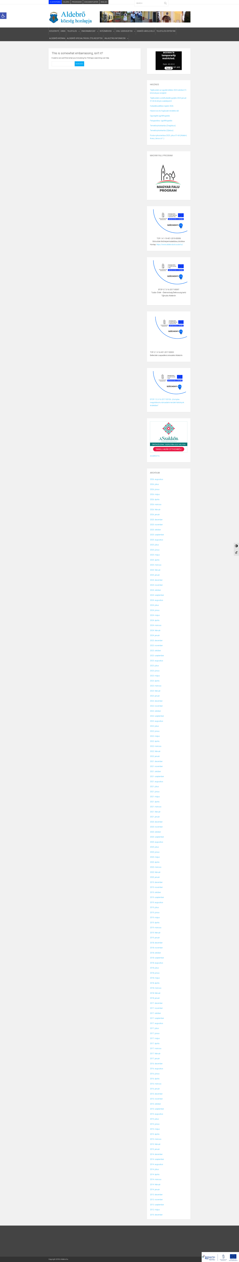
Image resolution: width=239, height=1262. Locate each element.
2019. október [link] (155, 892)
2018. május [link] (155, 978)
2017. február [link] (155, 1054)
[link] (3, 15)
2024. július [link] (154, 605)
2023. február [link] (155, 691)
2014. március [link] (155, 1179)
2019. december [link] (156, 882)
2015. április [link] (154, 1134)
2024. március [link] (155, 625)
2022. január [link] (155, 756)
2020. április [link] (154, 862)
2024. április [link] (154, 620)
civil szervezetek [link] (124, 31)
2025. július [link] (154, 545)
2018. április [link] (154, 983)
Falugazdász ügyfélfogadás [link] (161, 121)
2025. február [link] (155, 570)
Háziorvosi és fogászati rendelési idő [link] (164, 111)
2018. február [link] (155, 993)
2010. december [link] (156, 1215)
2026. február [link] (155, 510)
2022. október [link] (155, 711)
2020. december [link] (156, 822)
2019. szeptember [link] (157, 897)
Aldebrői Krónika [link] (57, 38)
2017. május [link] (155, 1038)
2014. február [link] (155, 1185)
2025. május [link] (155, 555)
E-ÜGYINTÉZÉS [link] (55, 2)
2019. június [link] (154, 913)
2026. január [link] (155, 515)
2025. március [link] (155, 565)
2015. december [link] (156, 1094)
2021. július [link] (154, 787)
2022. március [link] (155, 746)
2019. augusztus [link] (156, 902)
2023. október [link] (155, 651)
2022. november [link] (156, 706)
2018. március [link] (155, 988)
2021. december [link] (156, 761)
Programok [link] (77, 2)
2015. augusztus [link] (156, 1114)
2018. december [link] (156, 943)
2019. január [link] (155, 938)
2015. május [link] (155, 1129)
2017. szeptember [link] (157, 1018)
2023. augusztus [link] (156, 661)
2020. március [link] (155, 867)
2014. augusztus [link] (156, 1164)
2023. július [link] (154, 666)
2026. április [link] (154, 499)
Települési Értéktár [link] (165, 31)
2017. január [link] (155, 1059)
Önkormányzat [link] (88, 31)
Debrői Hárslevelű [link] (146, 31)
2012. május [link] (155, 1210)
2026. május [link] (155, 494)
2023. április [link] (154, 681)
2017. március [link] (155, 1048)
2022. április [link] (154, 741)
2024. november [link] (156, 585)
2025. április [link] (154, 560)
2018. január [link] (155, 998)
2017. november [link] (156, 1008)
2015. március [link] (155, 1139)
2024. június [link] (154, 610)
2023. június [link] (154, 671)
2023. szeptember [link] (157, 656)
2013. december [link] (156, 1195)
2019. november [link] (156, 887)
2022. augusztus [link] (156, 721)
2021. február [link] (155, 812)
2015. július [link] (154, 1119)
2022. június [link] (154, 731)
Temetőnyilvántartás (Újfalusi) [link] (161, 130)
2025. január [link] (155, 575)
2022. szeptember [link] (157, 716)
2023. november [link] (156, 645)
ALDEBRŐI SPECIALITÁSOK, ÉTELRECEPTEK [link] (85, 38)
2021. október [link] (155, 771)
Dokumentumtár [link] (91, 2)
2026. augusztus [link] (156, 479)
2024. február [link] (155, 630)
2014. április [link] (154, 1174)
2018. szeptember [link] (157, 958)
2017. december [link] (156, 1003)
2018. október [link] (155, 953)
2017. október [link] (155, 1013)
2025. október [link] (155, 530)
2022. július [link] (154, 726)
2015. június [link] (154, 1124)
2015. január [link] (155, 1149)
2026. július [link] (154, 484)
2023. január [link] (155, 696)
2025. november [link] (156, 525)
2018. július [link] (154, 968)
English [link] (104, 2)
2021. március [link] (155, 807)
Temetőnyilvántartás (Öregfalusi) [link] (163, 126)
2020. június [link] (154, 852)
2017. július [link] (154, 1028)
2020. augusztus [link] (156, 842)
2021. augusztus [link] (156, 782)
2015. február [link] (155, 1144)
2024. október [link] (155, 590)
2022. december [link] (156, 701)
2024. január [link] (155, 635)
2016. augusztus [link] (156, 1069)
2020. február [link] (155, 872)
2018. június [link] (154, 973)
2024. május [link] (155, 615)
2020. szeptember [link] (157, 837)
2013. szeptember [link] (157, 1205)
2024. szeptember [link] (157, 595)
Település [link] (72, 31)
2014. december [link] (156, 1154)
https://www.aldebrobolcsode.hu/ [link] (169, 245)
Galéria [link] (66, 2)
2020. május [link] (155, 857)
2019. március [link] (155, 928)
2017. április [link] (154, 1043)
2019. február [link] (155, 933)
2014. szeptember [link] (157, 1159)
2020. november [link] (156, 827)
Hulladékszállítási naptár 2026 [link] (161, 106)
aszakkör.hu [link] (155, 456)
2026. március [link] (155, 504)
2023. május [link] (155, 676)
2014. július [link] (154, 1169)
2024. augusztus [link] (156, 600)
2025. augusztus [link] (156, 540)
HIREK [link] (63, 31)
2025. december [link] (156, 520)
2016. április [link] (154, 1079)
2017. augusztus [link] (156, 1023)
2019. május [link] (155, 917)
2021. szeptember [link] (157, 776)
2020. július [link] (154, 847)
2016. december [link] (156, 1064)
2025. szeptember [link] (157, 535)
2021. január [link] (155, 817)
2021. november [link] (156, 766)
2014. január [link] (155, 1189)
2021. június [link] (154, 792)
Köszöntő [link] (54, 31)
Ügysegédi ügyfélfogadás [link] (160, 116)
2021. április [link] (154, 802)
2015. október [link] (155, 1104)
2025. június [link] (154, 550)
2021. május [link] (155, 797)
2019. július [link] (154, 907)
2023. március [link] (155, 686)
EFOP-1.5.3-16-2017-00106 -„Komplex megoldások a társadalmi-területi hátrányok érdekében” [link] (167, 402)
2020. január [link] (155, 877)
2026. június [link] (154, 489)
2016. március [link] (155, 1084)
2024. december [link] (156, 580)
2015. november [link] (156, 1099)
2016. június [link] (154, 1074)
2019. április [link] (154, 923)
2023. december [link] (156, 641)
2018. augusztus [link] (156, 963)
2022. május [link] (155, 736)
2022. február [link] (155, 751)
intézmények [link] (106, 31)
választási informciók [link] (115, 38)
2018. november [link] (156, 948)
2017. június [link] (154, 1033)
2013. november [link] (156, 1200)
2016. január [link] (155, 1089)
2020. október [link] (155, 832)
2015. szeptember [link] (157, 1109)
